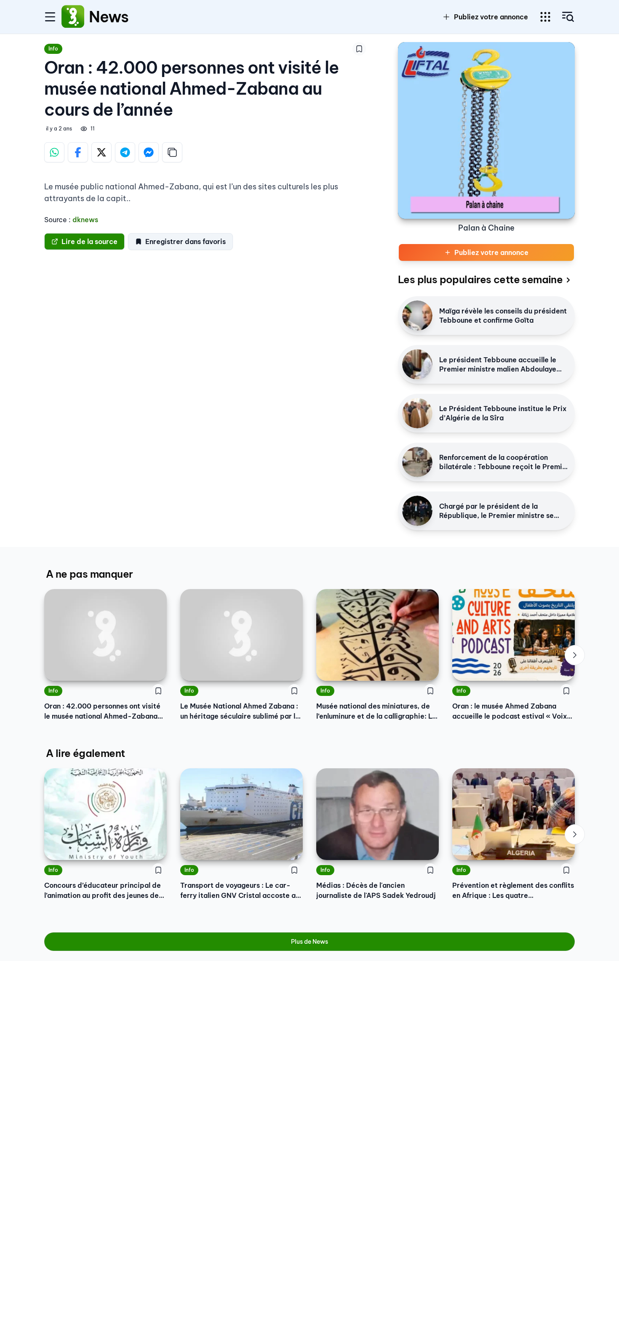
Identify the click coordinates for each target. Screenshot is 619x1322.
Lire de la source (89, 241)
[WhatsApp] (54, 152)
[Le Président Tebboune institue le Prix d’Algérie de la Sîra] (417, 413)
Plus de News (309, 941)
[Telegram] (125, 152)
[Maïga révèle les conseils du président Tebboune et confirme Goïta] (417, 315)
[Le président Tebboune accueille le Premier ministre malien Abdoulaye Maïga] (417, 364)
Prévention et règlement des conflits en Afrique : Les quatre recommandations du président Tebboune (513, 890)
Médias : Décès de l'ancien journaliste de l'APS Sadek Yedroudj (376, 890)
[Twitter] (101, 152)
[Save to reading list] (359, 49)
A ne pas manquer (89, 574)
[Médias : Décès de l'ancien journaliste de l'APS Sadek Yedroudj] (377, 814)
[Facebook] (78, 152)
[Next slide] (575, 655)
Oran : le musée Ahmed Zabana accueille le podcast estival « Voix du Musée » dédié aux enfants (509, 711)
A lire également (85, 753)
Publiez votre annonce (491, 17)
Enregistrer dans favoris (185, 241)
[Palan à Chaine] (486, 130)
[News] (73, 17)
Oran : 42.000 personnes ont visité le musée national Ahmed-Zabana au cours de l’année (102, 711)
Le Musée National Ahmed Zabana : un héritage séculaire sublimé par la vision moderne (239, 711)
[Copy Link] (172, 152)
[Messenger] (149, 152)
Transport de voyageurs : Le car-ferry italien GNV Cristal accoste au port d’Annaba (239, 890)
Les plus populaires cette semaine (480, 279)
